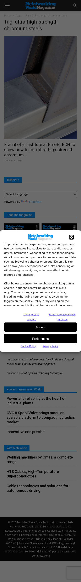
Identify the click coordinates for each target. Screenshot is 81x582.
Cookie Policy (28, 346)
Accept (40, 327)
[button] (71, 237)
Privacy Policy (50, 346)
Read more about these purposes (62, 317)
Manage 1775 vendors (31, 317)
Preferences (40, 338)
